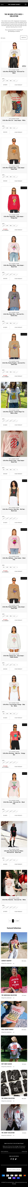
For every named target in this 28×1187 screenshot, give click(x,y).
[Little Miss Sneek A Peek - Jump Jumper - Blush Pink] (14, 444)
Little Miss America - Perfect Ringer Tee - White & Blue (14, 412)
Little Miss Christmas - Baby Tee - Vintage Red (14, 754)
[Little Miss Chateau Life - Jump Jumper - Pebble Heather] (14, 639)
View (18, 84)
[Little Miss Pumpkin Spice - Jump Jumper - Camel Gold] (14, 151)
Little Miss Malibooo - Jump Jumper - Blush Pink (14, 558)
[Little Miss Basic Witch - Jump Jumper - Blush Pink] (14, 248)
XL (17, 80)
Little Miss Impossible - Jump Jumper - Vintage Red (14, 217)
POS (16, 1182)
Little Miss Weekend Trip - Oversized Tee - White (14, 72)
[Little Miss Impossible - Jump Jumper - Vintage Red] (14, 200)
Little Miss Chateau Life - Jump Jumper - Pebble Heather (14, 656)
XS (3, 80)
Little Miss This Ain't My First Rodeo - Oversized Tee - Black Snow (14, 851)
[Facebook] (11, 1159)
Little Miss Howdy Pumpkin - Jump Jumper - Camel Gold (14, 607)
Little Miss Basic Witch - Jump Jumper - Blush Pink (14, 266)
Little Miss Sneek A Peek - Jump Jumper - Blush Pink (14, 461)
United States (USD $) (14, 1169)
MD (11, 80)
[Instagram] (13, 1159)
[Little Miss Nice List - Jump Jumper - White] (14, 104)
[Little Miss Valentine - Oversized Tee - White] (14, 883)
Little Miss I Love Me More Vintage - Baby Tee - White (14, 705)
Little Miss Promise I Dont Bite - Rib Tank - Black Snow (14, 509)
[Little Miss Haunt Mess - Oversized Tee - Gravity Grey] (14, 297)
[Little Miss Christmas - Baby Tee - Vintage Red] (14, 736)
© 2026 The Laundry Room (7, 1182)
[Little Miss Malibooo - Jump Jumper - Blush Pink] (14, 541)
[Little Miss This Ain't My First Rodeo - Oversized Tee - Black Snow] (14, 834)
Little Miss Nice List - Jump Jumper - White (14, 120)
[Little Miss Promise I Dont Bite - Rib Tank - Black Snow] (14, 492)
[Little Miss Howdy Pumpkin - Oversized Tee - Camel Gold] (14, 346)
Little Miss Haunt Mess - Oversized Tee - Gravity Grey (14, 314)
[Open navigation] (2, 4)
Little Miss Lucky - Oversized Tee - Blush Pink (14, 802)
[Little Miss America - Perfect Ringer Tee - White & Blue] (14, 395)
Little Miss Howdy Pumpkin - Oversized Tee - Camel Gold (14, 363)
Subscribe (24, 1151)
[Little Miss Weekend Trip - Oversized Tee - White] (14, 55)
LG (14, 80)
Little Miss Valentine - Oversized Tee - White (14, 899)
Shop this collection (6, 963)
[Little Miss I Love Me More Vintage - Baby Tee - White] (14, 688)
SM (7, 80)
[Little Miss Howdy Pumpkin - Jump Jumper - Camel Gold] (14, 590)
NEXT (17, 920)
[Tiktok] (15, 1159)
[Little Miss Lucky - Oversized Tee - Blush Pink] (14, 785)
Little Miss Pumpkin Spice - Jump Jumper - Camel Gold (14, 168)
